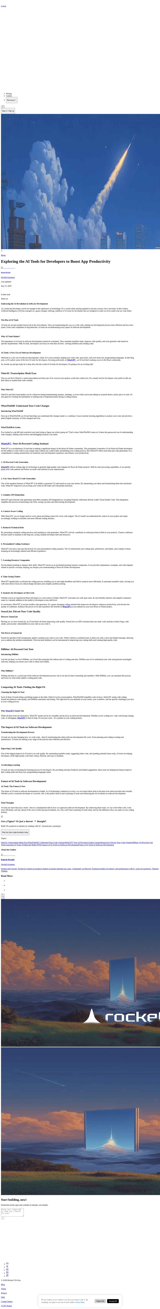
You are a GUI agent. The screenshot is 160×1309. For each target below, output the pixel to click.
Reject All (100, 1301)
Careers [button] (9, 96)
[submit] (2, 1218)
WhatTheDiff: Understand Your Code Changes (46, 843)
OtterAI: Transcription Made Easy (14, 843)
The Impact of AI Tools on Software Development (58, 845)
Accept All (113, 1301)
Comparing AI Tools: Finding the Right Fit (22, 845)
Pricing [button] (9, 94)
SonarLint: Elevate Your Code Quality (116, 843)
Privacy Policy (80, 1302)
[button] (80, 70)
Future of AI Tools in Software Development (96, 845)
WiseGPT (6, 443)
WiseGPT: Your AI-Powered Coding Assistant (83, 843)
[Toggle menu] (3, 106)
